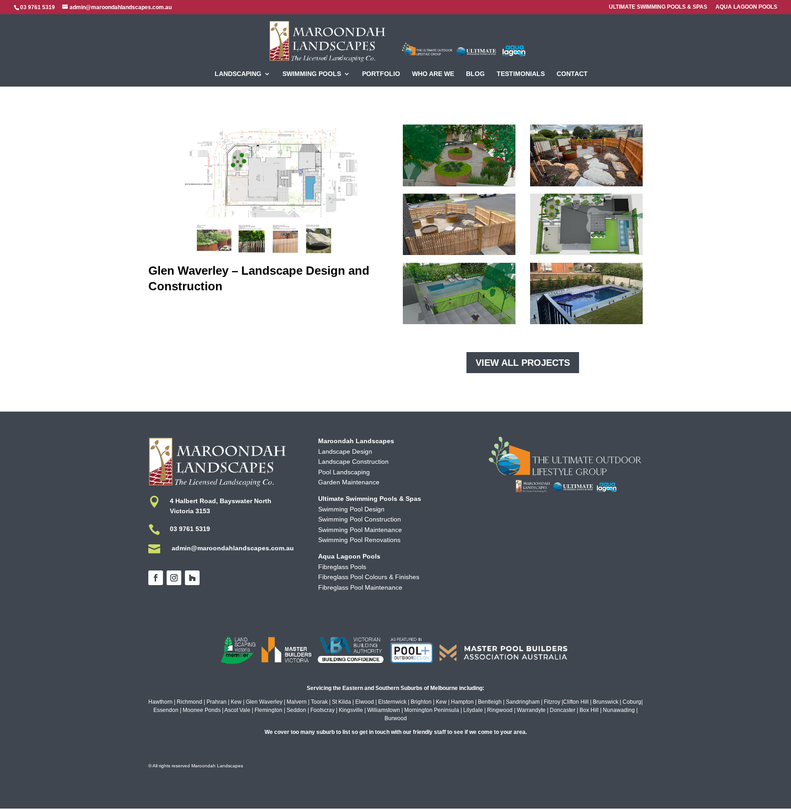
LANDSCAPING (238, 74)
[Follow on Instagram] (174, 577)
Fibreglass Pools (342, 566)
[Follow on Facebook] (155, 577)
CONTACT (572, 74)
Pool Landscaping (344, 472)
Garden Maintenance (348, 482)
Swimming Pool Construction (359, 519)
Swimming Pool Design (351, 509)
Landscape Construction (353, 461)
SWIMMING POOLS (311, 74)
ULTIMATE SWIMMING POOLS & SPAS (658, 7)
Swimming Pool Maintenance (360, 529)
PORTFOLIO (381, 74)
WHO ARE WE (433, 74)
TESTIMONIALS (521, 74)
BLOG (475, 74)
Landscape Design (345, 451)
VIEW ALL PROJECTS (523, 363)
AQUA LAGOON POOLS (746, 7)
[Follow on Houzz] (192, 577)
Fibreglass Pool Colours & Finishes (368, 577)
